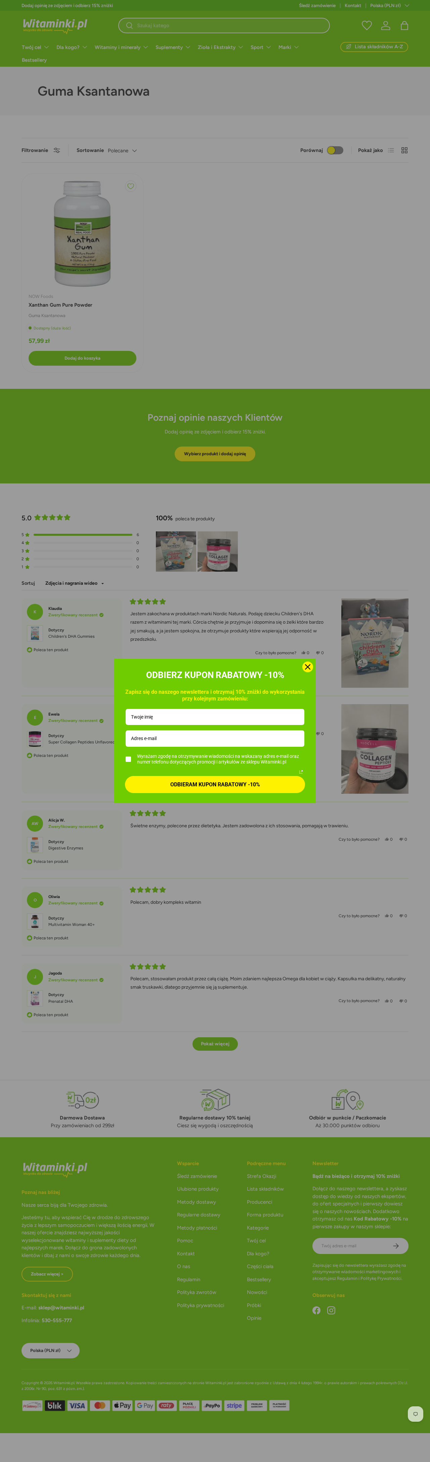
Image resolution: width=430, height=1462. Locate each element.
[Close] (308, 667)
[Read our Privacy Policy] (301, 772)
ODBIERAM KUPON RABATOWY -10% (215, 784)
